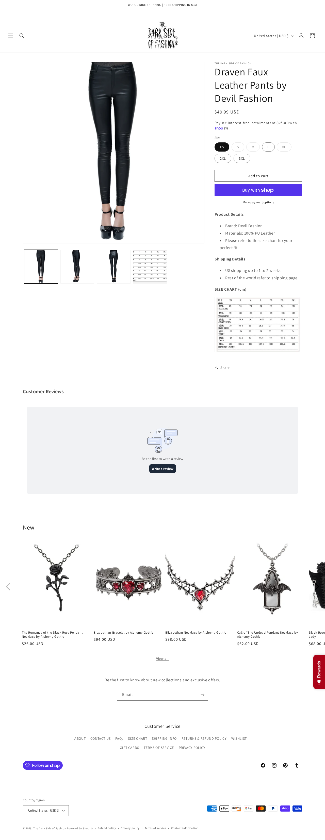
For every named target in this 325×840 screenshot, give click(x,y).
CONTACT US (100, 738)
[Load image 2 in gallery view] (77, 267)
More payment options (258, 202)
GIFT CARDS (129, 747)
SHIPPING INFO (164, 738)
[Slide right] (316, 586)
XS (222, 147)
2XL (223, 158)
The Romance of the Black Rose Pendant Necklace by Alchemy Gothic (52, 634)
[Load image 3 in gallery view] (114, 267)
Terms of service (155, 828)
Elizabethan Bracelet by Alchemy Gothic (124, 632)
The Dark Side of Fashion (49, 828)
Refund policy (107, 828)
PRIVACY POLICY (192, 747)
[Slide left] (8, 586)
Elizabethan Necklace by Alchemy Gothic (195, 632)
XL (286, 148)
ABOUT (80, 738)
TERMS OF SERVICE (159, 747)
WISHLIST (239, 738)
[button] (10, 35)
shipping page (284, 278)
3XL (242, 158)
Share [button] (225, 367)
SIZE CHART (137, 738)
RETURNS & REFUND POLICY (204, 738)
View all (162, 658)
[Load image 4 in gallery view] (150, 267)
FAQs (119, 738)
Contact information (185, 828)
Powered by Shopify (80, 828)
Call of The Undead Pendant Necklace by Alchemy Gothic (267, 634)
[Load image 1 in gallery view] (41, 267)
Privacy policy (130, 828)
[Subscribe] (202, 695)
